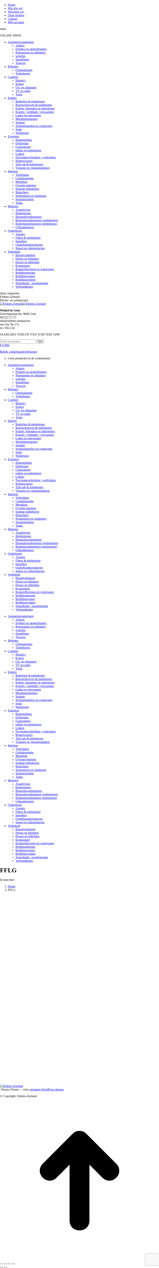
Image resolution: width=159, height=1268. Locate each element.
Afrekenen (30, 351)
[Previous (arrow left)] (1, 1267)
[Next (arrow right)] (5, 1267)
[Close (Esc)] (1, 1263)
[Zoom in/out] (13, 1263)
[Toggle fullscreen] (9, 1263)
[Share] (5, 1263)
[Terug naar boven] (79, 1259)
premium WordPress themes (47, 1089)
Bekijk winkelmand (12, 351)
